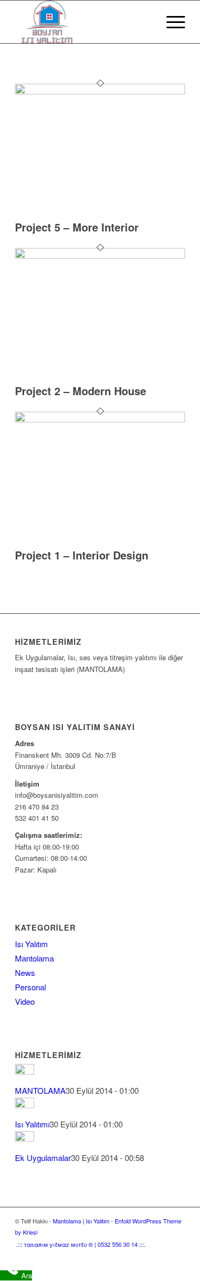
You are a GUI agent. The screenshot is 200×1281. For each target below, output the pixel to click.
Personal (30, 986)
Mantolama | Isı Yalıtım (81, 1220)
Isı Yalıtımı (32, 1124)
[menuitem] (145, 22)
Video (25, 1001)
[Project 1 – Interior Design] (100, 419)
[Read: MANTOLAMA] (24, 1071)
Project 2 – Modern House (80, 390)
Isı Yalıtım (31, 943)
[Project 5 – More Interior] (100, 91)
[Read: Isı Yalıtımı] (24, 1104)
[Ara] (145, 22)
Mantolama (34, 958)
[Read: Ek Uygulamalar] (24, 1138)
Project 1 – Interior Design (81, 555)
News (25, 972)
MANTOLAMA (40, 1090)
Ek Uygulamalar (43, 1157)
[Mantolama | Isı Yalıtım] (83, 22)
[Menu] (170, 22)
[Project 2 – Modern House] (100, 256)
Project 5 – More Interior (77, 227)
